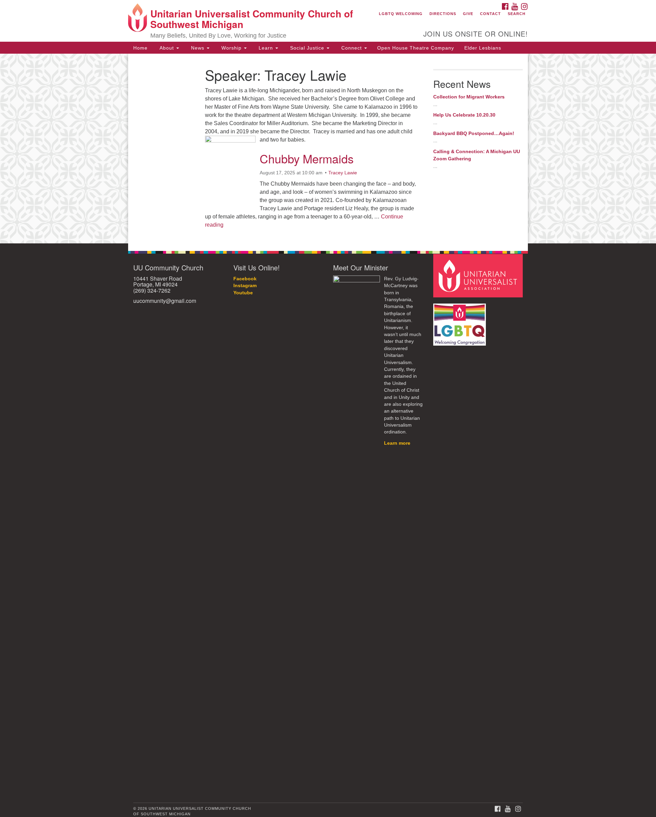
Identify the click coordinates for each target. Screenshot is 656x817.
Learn (266, 48)
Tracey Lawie (342, 172)
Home (140, 48)
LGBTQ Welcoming (401, 14)
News (197, 48)
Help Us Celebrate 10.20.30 (464, 115)
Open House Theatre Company (415, 48)
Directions (442, 14)
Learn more (397, 443)
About (167, 48)
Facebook (245, 278)
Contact (490, 14)
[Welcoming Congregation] (460, 321)
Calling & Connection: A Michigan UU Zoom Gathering (476, 155)
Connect (352, 48)
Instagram (245, 285)
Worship (231, 48)
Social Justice (307, 48)
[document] (328, 148)
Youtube (243, 292)
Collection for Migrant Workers (469, 96)
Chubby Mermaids (307, 158)
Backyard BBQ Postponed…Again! (473, 133)
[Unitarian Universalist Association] (479, 275)
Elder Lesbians (482, 48)
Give (468, 14)
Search (516, 14)
